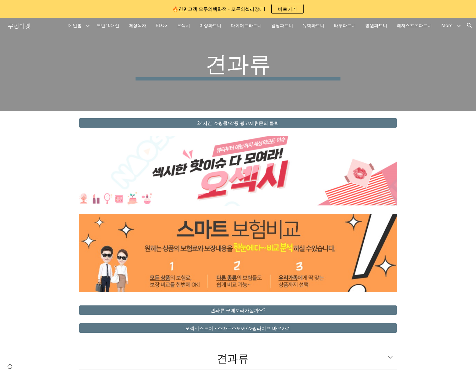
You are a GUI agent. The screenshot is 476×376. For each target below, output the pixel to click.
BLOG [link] (161, 25)
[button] (469, 25)
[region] (238, 9)
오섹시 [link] (183, 25)
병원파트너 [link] (376, 25)
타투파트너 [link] (345, 25)
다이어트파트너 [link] (246, 25)
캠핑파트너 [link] (282, 25)
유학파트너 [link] (313, 25)
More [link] (447, 25)
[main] (238, 64)
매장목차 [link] (137, 25)
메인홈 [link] (75, 25)
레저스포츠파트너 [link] (414, 25)
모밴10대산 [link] (108, 25)
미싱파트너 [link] (210, 25)
